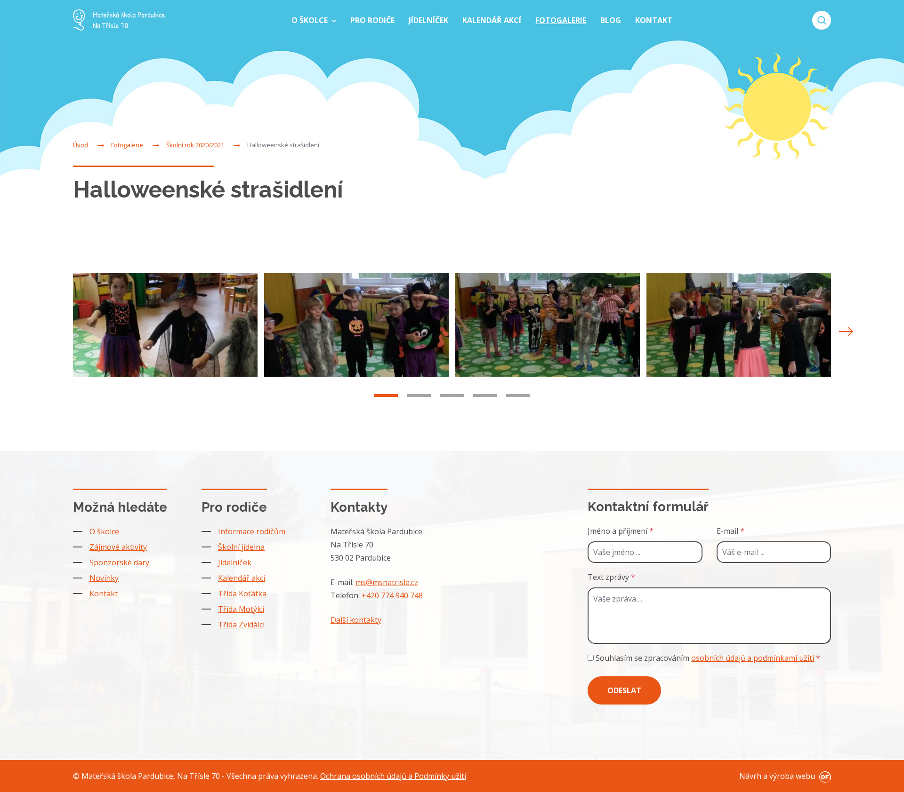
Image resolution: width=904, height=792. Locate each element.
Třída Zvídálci (241, 624)
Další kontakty (356, 620)
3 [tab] (452, 395)
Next (846, 331)
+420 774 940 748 (392, 595)
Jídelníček (234, 562)
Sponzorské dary (119, 562)
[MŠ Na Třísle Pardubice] (119, 20)
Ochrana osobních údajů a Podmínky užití (393, 776)
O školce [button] (310, 20)
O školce (104, 531)
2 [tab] (419, 395)
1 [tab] (386, 395)
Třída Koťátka (242, 593)
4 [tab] (485, 395)
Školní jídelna (241, 547)
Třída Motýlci (241, 609)
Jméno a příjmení (621, 531)
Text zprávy (611, 577)
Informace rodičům (251, 531)
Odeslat (624, 690)
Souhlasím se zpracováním (707, 658)
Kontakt (103, 593)
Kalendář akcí (241, 578)
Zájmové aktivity (118, 547)
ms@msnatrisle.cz (386, 582)
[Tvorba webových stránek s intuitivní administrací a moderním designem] (824, 776)
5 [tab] (518, 395)
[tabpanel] (165, 325)
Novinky (104, 578)
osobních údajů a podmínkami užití (752, 658)
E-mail (730, 531)
